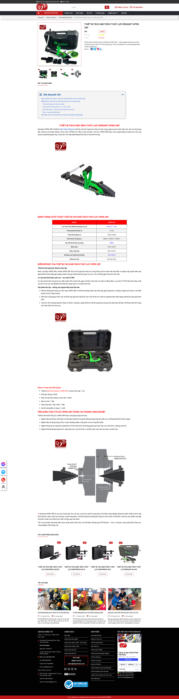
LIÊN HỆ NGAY (50, 574)
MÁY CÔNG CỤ (95, 646)
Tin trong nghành (58, 616)
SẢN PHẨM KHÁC (95, 678)
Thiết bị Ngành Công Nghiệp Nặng (101, 668)
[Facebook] (92, 49)
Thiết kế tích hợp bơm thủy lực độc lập (53, 104)
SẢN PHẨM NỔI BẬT (96, 635)
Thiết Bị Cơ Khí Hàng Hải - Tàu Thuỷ (101, 675)
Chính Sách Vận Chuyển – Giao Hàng (75, 642)
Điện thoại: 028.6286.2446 (47, 657)
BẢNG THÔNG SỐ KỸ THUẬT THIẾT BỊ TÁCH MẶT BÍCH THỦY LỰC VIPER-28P (63, 98)
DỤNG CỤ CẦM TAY (96, 664)
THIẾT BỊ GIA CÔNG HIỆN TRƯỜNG (100, 653)
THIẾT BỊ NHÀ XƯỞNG (97, 650)
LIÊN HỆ (102, 31)
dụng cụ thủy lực (96, 639)
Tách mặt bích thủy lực (65, 17)
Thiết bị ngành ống (97, 642)
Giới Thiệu (67, 635)
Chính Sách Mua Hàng (71, 639)
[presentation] (39, 550)
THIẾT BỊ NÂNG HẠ (96, 657)
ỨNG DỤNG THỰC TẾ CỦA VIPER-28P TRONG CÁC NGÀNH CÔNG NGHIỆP (62, 115)
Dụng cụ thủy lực (51, 17)
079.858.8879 (137, 7)
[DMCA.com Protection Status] (70, 674)
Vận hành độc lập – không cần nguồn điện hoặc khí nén (58, 109)
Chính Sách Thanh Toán (71, 646)
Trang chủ (41, 17)
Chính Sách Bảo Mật (70, 650)
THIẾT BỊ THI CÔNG (96, 660)
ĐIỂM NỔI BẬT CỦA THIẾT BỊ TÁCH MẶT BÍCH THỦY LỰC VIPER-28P (60, 101)
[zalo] (101, 49)
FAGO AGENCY (107, 697)
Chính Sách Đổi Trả (70, 653)
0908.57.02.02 (122, 7)
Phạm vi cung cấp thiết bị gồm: (51, 112)
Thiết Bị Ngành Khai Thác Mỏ (99, 671)
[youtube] (75, 669)
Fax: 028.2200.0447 (45, 660)
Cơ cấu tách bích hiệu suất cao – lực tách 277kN (56, 107)
